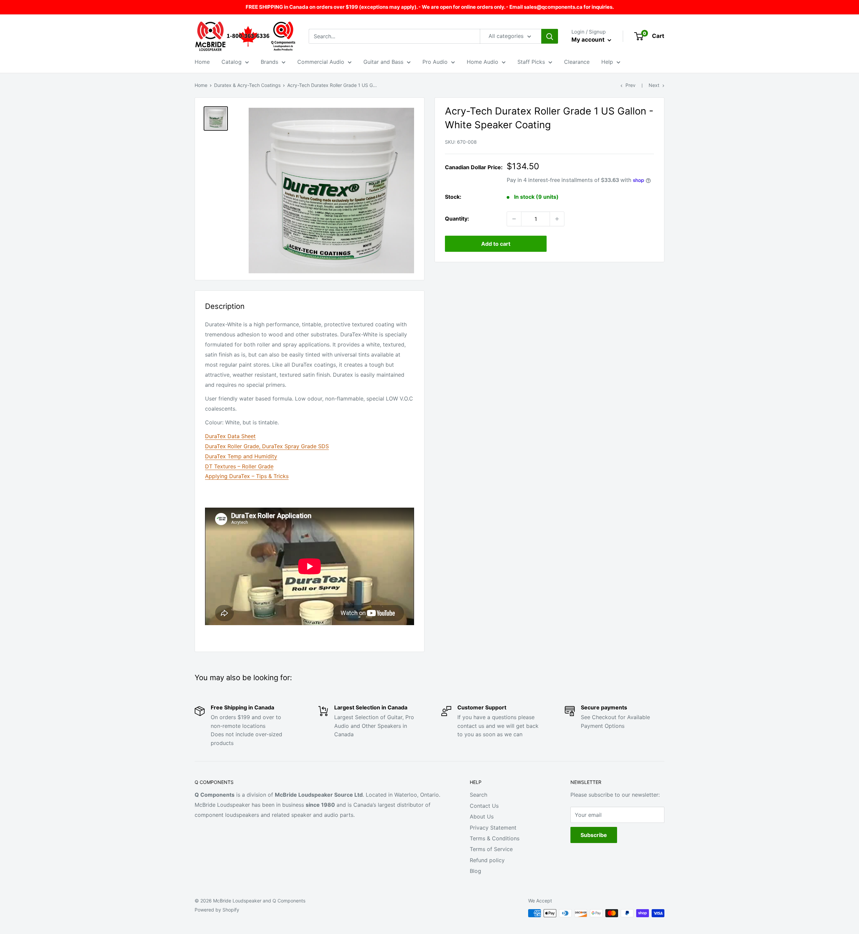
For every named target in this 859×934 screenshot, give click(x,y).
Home (202, 61)
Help (607, 61)
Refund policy (487, 860)
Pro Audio (435, 61)
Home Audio (482, 61)
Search (478, 794)
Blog (475, 871)
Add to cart (495, 243)
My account (588, 39)
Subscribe (593, 835)
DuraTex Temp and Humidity (241, 456)
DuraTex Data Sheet (230, 436)
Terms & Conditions (494, 838)
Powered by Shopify (217, 910)
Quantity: (457, 218)
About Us (482, 816)
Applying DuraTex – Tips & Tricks (247, 476)
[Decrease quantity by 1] (514, 219)
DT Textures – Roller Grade (239, 466)
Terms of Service (491, 849)
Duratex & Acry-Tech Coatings (247, 85)
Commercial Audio (320, 61)
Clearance (577, 61)
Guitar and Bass (383, 61)
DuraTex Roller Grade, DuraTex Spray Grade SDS (267, 446)
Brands (269, 61)
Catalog (231, 61)
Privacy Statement (493, 827)
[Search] (549, 36)
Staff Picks (531, 61)
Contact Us (484, 805)
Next (654, 85)
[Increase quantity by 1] (557, 219)
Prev (630, 85)
